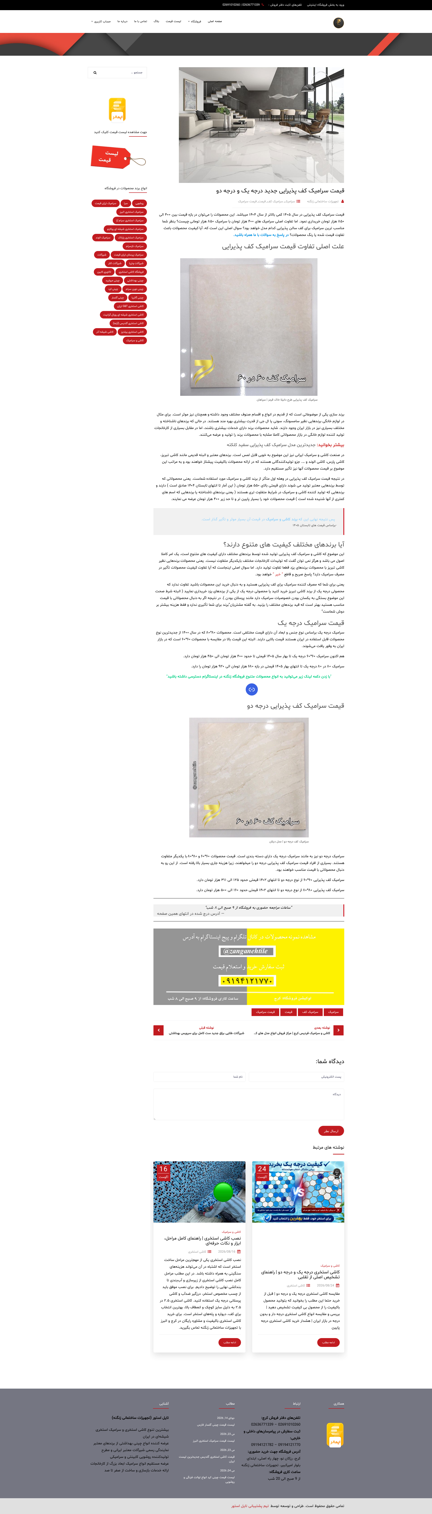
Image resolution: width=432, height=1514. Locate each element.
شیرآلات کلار (115, 263)
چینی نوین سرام (135, 289)
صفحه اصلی (215, 21)
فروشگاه (196, 22)
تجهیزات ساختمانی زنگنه (323, 201)
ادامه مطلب (328, 1342)
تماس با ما (140, 21)
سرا (126, 203)
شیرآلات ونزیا (136, 263)
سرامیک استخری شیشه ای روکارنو (125, 229)
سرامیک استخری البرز (132, 212)
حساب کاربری (102, 22)
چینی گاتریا (138, 298)
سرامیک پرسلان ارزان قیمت (129, 255)
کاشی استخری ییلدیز (132, 332)
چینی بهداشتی (135, 280)
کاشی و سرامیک (330, 1266)
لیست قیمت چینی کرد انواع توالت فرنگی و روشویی (209, 1479)
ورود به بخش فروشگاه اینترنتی (325, 5)
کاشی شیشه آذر (104, 332)
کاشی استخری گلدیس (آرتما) (128, 323)
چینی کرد (113, 289)
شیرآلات (101, 255)
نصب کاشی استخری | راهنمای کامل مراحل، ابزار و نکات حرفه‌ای (202, 1241)
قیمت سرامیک (247, 201)
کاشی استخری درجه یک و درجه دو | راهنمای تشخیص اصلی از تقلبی (300, 1275)
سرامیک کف (275, 201)
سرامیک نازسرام (135, 246)
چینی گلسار (118, 298)
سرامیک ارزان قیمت (105, 203)
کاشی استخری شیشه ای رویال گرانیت (123, 315)
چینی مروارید (113, 280)
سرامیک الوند (103, 238)
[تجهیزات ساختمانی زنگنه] (338, 23)
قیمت (262, 201)
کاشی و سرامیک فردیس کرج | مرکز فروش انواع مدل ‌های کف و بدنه (289, 1030)
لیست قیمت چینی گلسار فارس (216, 1425)
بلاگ (156, 21)
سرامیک (290, 201)
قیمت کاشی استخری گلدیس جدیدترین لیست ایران (207, 1459)
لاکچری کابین (104, 272)
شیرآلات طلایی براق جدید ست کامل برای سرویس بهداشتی (206, 1030)
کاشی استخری (296, 1286)
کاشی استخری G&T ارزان (130, 306)
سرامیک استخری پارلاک (131, 238)
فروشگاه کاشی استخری (131, 272)
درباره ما (122, 21)
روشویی (139, 203)
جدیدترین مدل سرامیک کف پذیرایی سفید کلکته (271, 445)
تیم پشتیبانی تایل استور (250, 1506)
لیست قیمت (173, 21)
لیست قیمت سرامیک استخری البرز (214, 1441)
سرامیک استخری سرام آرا (130, 220)
